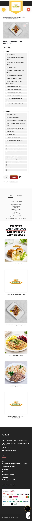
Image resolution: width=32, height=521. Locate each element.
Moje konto (5, 477)
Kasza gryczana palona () (15, 128)
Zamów (14, 177)
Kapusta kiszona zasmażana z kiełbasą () (14, 141)
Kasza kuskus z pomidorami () (16, 120)
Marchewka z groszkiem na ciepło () (15, 71)
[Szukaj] (28, 513)
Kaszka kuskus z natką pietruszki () (15, 124)
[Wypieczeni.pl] (16, 6)
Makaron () (11, 114)
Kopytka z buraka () (14, 86)
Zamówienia (5, 469)
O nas (3, 461)
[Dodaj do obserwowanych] (20, 177)
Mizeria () (11, 54)
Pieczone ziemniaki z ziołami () (16, 145)
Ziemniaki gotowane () (14, 137)
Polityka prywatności (8, 480)
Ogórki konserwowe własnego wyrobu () (14, 82)
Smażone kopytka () (14, 148)
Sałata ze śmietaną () (14, 78)
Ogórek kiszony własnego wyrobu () (15, 63)
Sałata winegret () (14, 89)
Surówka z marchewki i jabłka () (14, 104)
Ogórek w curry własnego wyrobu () (15, 58)
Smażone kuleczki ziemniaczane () (15, 166)
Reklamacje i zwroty (8, 474)
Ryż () (10, 131)
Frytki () (11, 134)
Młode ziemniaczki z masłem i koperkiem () (14, 153)
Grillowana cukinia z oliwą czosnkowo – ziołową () (13, 157)
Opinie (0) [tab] (19, 195)
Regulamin (5, 472)
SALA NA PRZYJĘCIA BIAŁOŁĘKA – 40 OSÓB (14, 464)
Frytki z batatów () (14, 162)
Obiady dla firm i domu (8, 466)
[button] (24, 25)
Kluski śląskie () (13, 117)
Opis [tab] (10, 195)
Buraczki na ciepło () (14, 75)
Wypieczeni (4, 517)
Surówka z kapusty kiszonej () (14, 99)
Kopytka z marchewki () (15, 92)
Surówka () (11, 67)
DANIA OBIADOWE (16, 17)
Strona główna (7, 17)
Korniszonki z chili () (14, 95)
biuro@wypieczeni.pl (10, 450)
